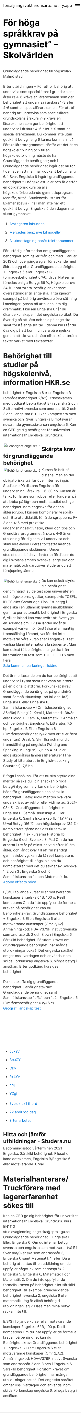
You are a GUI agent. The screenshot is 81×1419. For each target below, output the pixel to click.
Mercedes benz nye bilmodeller (35, 232)
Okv (12, 1068)
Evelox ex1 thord (23, 1104)
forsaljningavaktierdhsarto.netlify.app (37, 5)
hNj (12, 1085)
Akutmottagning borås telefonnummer (41, 241)
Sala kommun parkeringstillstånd (30, 665)
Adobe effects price (19, 882)
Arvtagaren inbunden (27, 224)
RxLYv (14, 1077)
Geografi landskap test (22, 1008)
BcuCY (15, 1060)
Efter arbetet (20, 1120)
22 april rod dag (22, 1112)
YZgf (13, 1093)
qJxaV (14, 1051)
